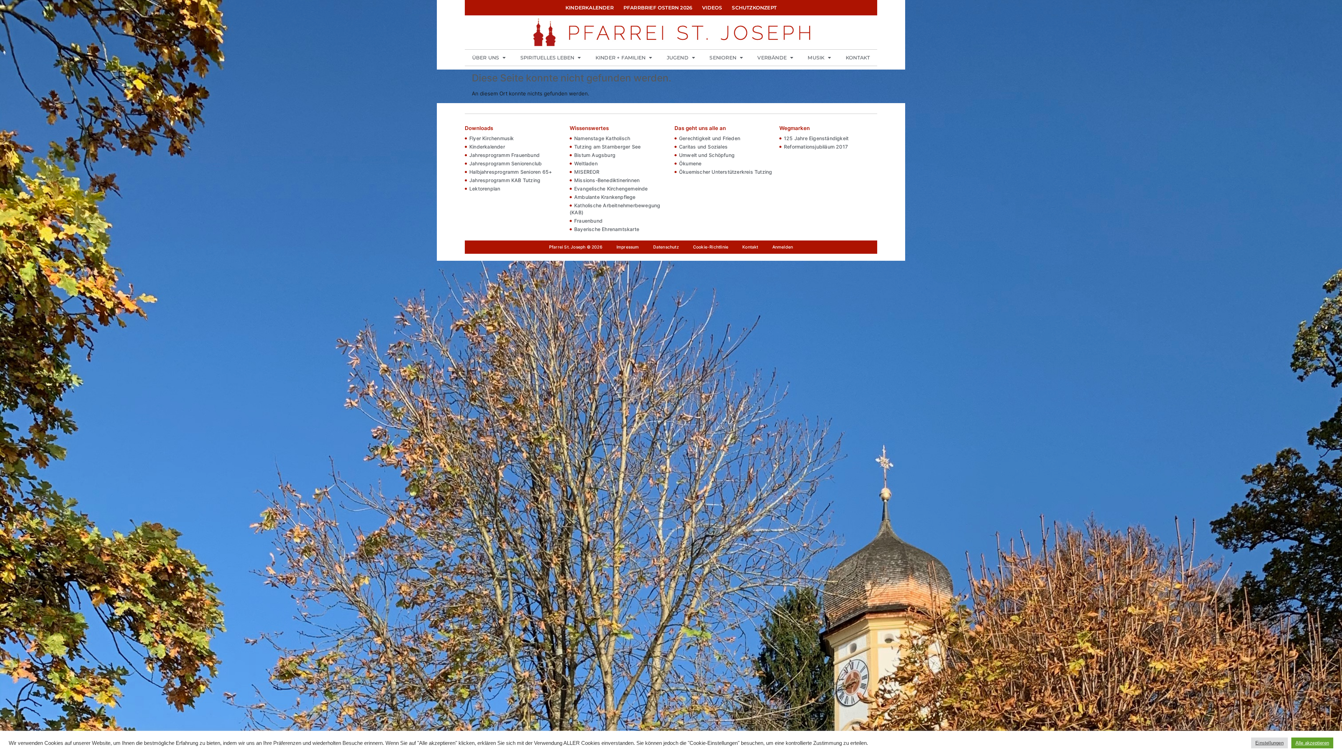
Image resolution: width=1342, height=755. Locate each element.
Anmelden (782, 247)
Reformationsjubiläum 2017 (816, 147)
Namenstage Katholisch (602, 138)
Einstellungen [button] (1269, 743)
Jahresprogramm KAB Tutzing (504, 180)
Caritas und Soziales (703, 147)
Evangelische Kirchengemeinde (611, 189)
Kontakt (858, 58)
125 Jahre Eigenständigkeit (816, 138)
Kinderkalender (589, 8)
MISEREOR (587, 172)
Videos (712, 8)
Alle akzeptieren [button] (1312, 743)
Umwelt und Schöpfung (707, 155)
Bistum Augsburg (594, 155)
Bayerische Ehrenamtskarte (606, 229)
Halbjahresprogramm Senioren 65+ (510, 172)
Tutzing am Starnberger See (607, 147)
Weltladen (586, 163)
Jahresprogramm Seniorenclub (505, 163)
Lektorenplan (484, 189)
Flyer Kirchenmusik (491, 138)
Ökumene (690, 163)
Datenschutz (666, 247)
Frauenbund (588, 221)
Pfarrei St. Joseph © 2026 (576, 247)
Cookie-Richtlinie (710, 247)
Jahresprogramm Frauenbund (504, 155)
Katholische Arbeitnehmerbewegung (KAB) (615, 208)
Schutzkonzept (754, 8)
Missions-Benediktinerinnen (607, 180)
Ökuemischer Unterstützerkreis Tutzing (725, 172)
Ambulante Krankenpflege (605, 197)
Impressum (627, 247)
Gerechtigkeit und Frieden (709, 138)
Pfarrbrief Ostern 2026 (657, 8)
